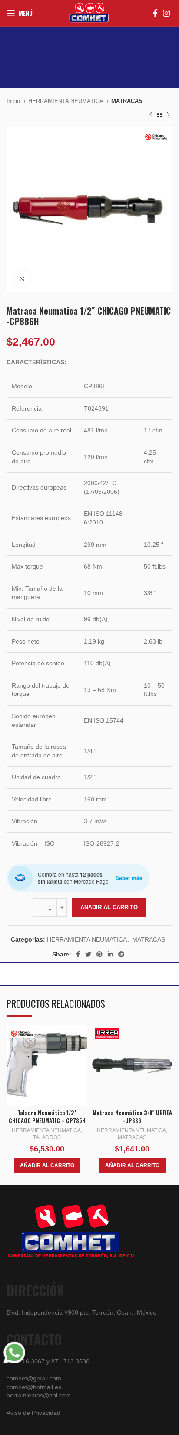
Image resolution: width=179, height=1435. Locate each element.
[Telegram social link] (121, 954)
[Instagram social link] (166, 13)
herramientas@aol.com (39, 1395)
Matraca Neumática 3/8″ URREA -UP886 (132, 1117)
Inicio (14, 101)
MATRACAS (127, 101)
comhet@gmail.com (34, 1378)
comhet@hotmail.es (34, 1387)
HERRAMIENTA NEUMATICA (66, 101)
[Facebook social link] (155, 13)
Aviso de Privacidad (33, 1412)
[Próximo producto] (168, 114)
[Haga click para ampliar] (21, 279)
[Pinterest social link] (99, 954)
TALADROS (47, 1137)
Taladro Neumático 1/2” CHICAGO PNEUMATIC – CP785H (47, 1117)
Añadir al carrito (109, 907)
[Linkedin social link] (110, 954)
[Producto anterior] (150, 114)
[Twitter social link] (88, 954)
